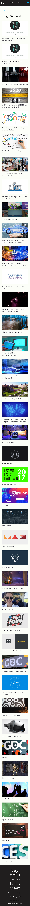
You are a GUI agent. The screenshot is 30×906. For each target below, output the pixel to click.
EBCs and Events (8, 443)
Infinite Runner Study (9, 220)
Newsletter (11, 903)
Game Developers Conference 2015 (14, 672)
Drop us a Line (14, 879)
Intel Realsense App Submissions (13, 651)
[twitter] (13, 897)
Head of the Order (8, 778)
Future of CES (7, 861)
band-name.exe (7, 463)
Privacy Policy (18, 903)
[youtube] (19, 897)
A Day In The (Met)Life (10, 609)
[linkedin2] (10, 897)
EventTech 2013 (7, 799)
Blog (4, 11)
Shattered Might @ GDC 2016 (12, 588)
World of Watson (8, 567)
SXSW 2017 (5, 505)
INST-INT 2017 (7, 526)
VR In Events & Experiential (11, 736)
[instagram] (16, 897)
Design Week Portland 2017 (11, 484)
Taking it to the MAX (9, 547)
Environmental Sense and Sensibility (15, 84)
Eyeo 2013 (5, 840)
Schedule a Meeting (14, 892)
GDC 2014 (5, 757)
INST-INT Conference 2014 (11, 715)
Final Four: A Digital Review (11, 630)
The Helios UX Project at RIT (12, 399)
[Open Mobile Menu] (27, 3)
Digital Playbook (7, 820)
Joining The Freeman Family (12, 332)
